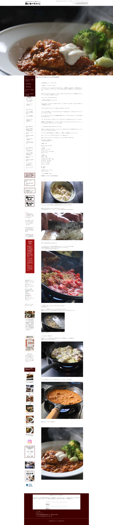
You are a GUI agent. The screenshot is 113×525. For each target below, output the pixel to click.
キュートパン (28, 162)
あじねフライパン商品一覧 (29, 90)
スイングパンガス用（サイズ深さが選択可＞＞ (29, 116)
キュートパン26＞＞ (29, 163)
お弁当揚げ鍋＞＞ (29, 164)
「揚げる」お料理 (29, 456)
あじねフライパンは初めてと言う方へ (29, 80)
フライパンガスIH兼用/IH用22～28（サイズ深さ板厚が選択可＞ (29, 129)
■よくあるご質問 (28, 289)
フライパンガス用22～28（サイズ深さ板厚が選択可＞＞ (29, 112)
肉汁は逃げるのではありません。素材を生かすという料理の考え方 (29, 235)
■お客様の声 (27, 295)
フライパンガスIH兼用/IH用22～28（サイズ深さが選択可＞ (29, 153)
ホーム (26, 76)
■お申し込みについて (29, 284)
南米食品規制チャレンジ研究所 (30, 242)
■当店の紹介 (27, 293)
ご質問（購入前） (28, 86)
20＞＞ (31, 162)
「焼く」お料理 (30, 451)
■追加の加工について (29, 280)
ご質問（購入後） (28, 83)
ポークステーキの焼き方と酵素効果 (29, 94)
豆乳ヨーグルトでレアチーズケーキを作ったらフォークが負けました (30, 268)
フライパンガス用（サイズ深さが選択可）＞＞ (29, 101)
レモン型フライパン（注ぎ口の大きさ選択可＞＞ (29, 142)
